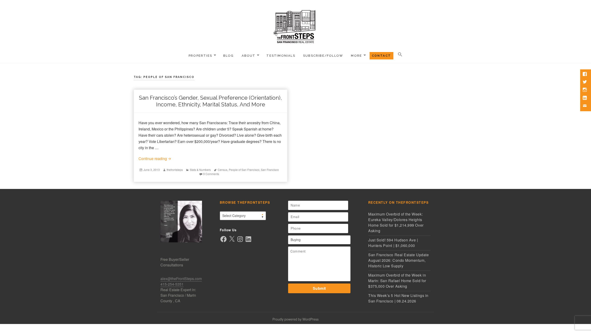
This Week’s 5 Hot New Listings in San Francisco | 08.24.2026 (398, 298)
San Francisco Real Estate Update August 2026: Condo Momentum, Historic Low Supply (398, 260)
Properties (200, 55)
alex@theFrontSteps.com (181, 278)
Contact (381, 55)
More (356, 55)
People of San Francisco (244, 170)
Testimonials (280, 55)
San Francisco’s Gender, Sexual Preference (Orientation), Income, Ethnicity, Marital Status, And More (210, 101)
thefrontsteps (175, 170)
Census (222, 170)
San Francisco (270, 170)
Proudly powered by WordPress (295, 319)
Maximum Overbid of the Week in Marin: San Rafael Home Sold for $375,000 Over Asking (397, 280)
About (249, 55)
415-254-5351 (172, 284)
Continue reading (211, 158)
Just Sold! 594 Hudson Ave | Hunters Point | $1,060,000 (393, 242)
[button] (400, 54)
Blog (228, 55)
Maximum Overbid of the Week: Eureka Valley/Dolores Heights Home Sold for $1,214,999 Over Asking (396, 222)
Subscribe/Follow (323, 55)
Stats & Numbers (200, 170)
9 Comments (211, 174)
